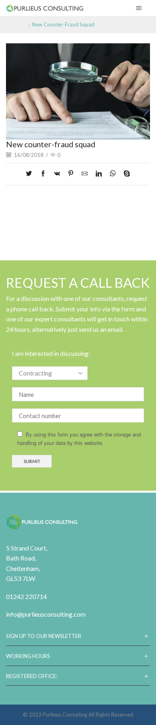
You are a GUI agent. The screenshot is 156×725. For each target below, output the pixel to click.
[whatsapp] (113, 174)
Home (13, 24)
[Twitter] (31, 174)
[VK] (57, 174)
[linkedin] (99, 174)
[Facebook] (43, 174)
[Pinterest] (71, 174)
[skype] (125, 174)
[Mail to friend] (85, 174)
